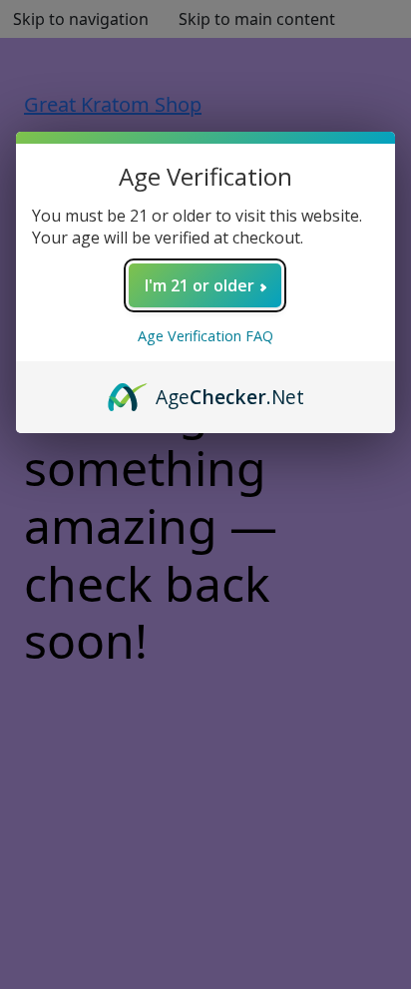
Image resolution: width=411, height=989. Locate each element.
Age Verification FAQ (205, 335)
